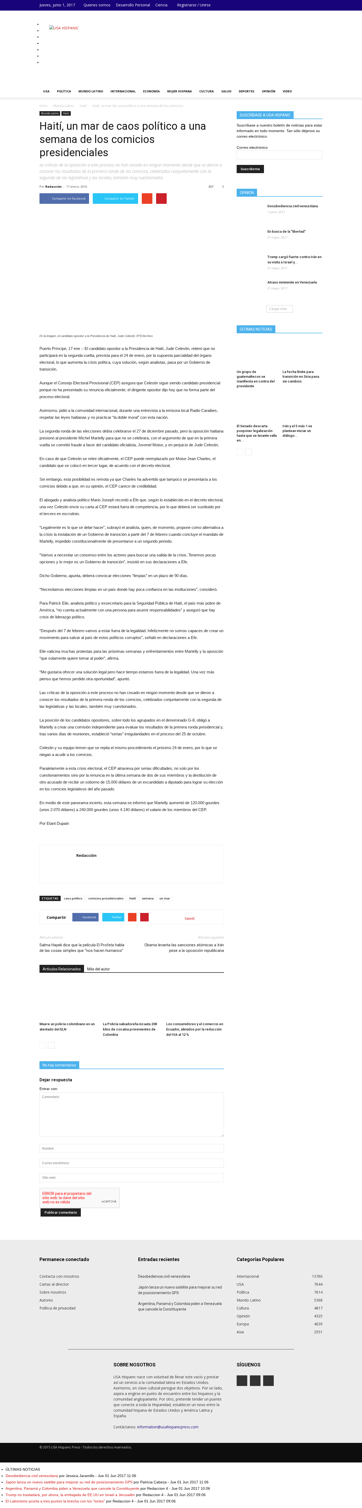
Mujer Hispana (179, 91)
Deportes (246, 91)
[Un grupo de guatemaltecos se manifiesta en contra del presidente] (257, 354)
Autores (46, 1300)
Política (64, 91)
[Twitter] (319, 5)
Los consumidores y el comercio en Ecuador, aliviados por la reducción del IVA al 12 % (194, 1029)
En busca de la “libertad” (286, 231)
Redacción (53, 186)
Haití (66, 113)
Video (287, 91)
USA (46, 91)
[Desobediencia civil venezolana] (239, 205)
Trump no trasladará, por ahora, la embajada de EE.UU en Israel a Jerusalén (70, 1495)
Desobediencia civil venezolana (292, 206)
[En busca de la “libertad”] (239, 231)
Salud (226, 91)
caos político (73, 898)
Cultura (206, 91)
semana (148, 898)
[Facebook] (303, 5)
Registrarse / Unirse (194, 4)
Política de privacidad (57, 1308)
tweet (190, 918)
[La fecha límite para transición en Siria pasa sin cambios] (302, 354)
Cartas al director (54, 1284)
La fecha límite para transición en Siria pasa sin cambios (300, 376)
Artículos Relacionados (62, 969)
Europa (243, 1323)
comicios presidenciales (105, 898)
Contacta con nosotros (59, 1276)
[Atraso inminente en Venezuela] (239, 281)
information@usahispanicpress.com (167, 1426)
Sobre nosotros (52, 1292)
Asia (240, 1331)
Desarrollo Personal (133, 4)
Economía (151, 91)
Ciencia (161, 4)
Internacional (123, 91)
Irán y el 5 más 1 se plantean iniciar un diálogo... (297, 431)
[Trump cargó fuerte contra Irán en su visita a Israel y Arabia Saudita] (239, 256)
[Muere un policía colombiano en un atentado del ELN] (68, 1000)
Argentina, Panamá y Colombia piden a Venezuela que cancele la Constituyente (180, 1306)
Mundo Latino (90, 91)
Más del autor (98, 969)
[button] (316, 91)
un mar (165, 898)
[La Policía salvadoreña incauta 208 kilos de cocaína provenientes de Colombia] (132, 1000)
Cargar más (278, 309)
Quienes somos (97, 4)
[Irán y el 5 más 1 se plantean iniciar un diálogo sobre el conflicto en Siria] (302, 408)
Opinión (268, 91)
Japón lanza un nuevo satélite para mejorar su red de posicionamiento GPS (180, 1290)
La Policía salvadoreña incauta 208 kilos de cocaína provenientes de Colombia (130, 1029)
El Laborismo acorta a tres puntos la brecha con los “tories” (55, 1501)
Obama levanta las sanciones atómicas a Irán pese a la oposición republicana (184, 948)
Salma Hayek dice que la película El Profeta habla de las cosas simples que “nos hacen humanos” (81, 948)
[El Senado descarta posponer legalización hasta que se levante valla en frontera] (257, 408)
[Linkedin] (311, 5)
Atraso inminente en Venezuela (292, 282)
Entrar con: (48, 1089)
